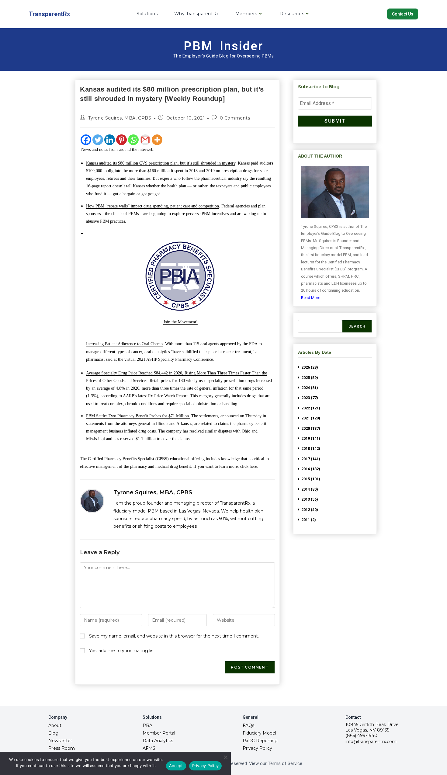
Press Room (61, 748)
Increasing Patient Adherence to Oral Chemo (124, 344)
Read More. (311, 297)
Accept (176, 765)
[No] (225, 757)
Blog (53, 733)
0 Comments (235, 118)
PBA (147, 725)
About (54, 725)
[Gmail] (145, 139)
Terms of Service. (285, 763)
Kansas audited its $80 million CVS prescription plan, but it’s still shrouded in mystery (160, 163)
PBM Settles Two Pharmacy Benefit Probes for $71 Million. (138, 416)
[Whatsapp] (133, 139)
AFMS (149, 748)
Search (357, 326)
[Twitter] (97, 139)
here (253, 466)
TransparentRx (49, 14)
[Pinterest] (121, 139)
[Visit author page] (92, 501)
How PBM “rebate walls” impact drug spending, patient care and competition (152, 206)
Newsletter (60, 740)
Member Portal (159, 733)
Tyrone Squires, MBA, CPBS (119, 118)
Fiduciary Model (259, 733)
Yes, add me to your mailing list (121, 650)
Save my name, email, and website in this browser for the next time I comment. (174, 636)
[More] (157, 139)
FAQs (248, 725)
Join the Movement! (180, 322)
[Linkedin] (109, 139)
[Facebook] (86, 139)
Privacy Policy (257, 748)
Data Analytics (158, 740)
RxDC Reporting (260, 740)
